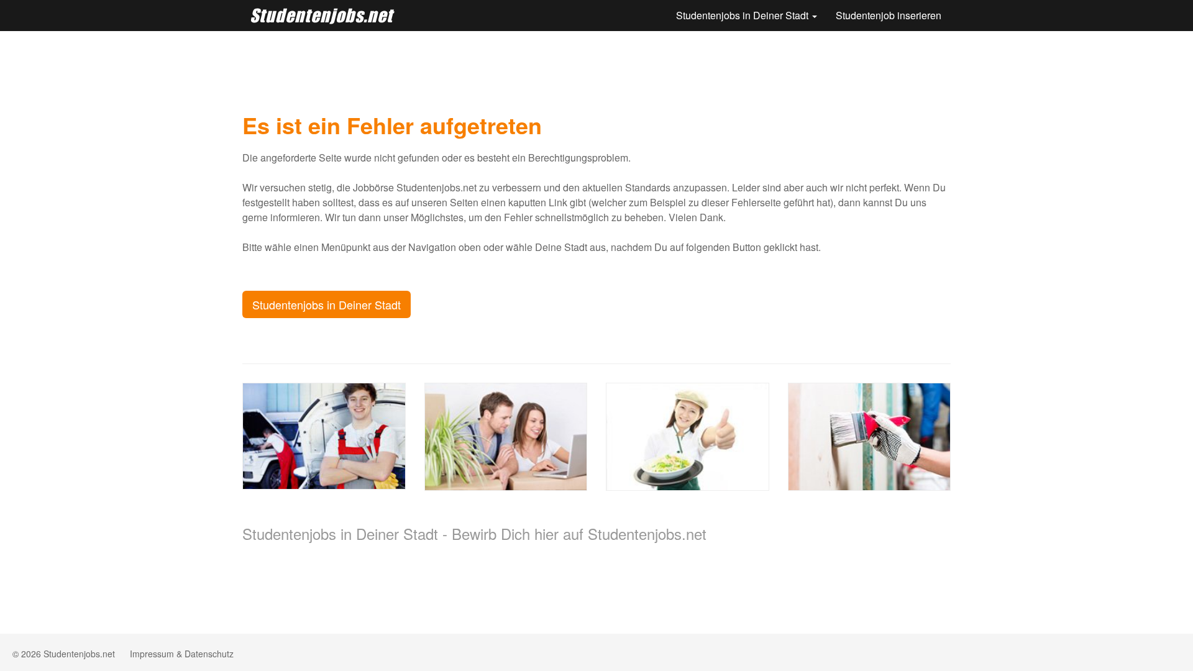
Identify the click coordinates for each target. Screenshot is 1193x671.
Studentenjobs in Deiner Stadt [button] (743, 15)
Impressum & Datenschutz (182, 653)
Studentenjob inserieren (888, 15)
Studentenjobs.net (321, 15)
